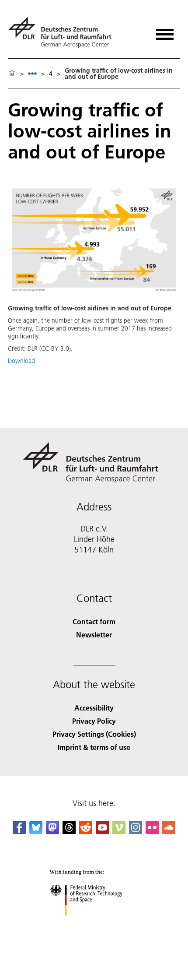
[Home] (12, 73)
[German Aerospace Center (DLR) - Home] (63, 32)
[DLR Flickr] (152, 831)
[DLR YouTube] (102, 831)
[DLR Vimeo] (118, 831)
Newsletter (94, 634)
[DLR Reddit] (85, 831)
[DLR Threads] (69, 831)
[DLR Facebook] (19, 831)
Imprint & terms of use (94, 747)
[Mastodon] (52, 831)
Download (21, 361)
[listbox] (32, 73)
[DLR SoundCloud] (168, 831)
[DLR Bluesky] (35, 831)
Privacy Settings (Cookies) (94, 734)
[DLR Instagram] (135, 831)
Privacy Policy (94, 720)
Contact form (94, 621)
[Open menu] (165, 31)
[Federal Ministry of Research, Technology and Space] (94, 924)
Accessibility (94, 707)
